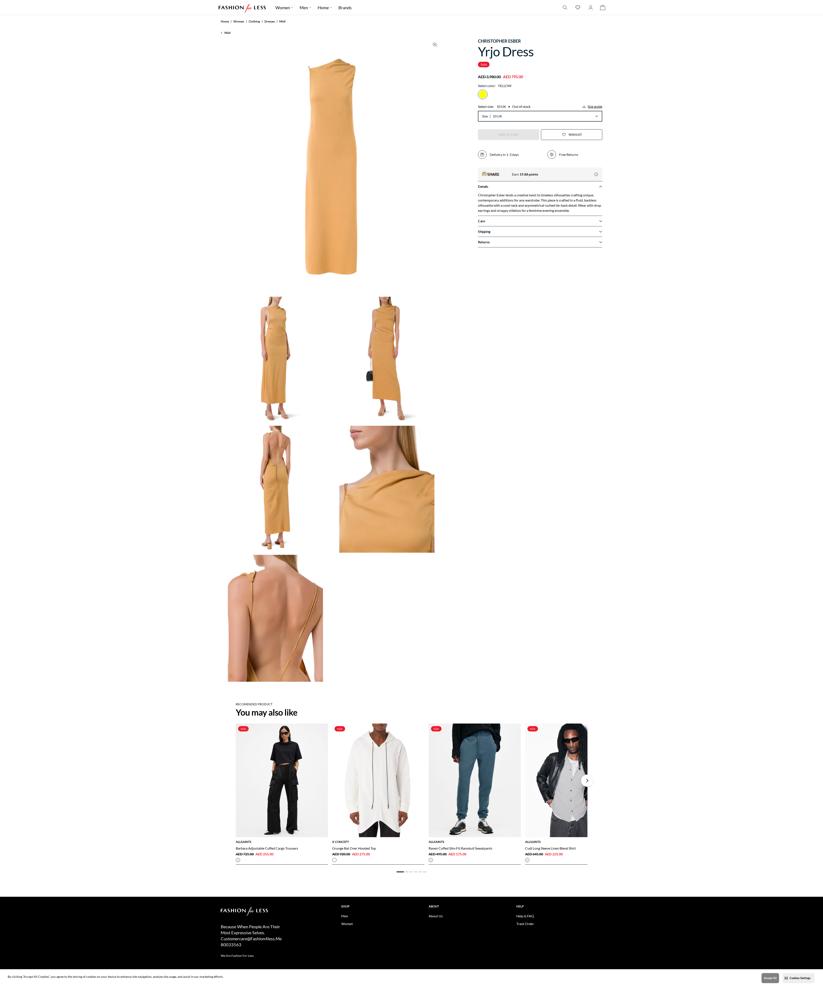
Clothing (254, 21)
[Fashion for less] (242, 7)
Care (481, 221)
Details (483, 186)
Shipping (484, 231)
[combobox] (545, 116)
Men (304, 7)
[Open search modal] (565, 7)
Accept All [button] (770, 978)
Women (282, 7)
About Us (436, 916)
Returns (484, 242)
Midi (282, 21)
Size (485, 116)
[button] (798, 978)
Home (323, 7)
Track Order (525, 924)
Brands (345, 7)
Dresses (269, 21)
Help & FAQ (525, 916)
